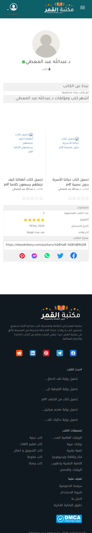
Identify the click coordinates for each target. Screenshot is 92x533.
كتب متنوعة (34, 457)
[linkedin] (33, 354)
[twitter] (60, 257)
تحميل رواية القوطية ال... (61, 389)
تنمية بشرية (74, 450)
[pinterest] (22, 257)
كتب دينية (36, 438)
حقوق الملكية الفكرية (68, 505)
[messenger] (34, 257)
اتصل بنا (76, 499)
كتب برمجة (35, 463)
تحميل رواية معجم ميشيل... (60, 409)
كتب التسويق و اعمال (28, 450)
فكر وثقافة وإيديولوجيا (67, 457)
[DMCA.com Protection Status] (69, 518)
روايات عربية (74, 444)
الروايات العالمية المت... (67, 438)
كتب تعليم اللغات (31, 444)
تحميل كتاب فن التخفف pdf (60, 399)
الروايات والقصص (71, 470)
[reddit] (19, 354)
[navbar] (82, 7)
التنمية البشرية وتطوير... (66, 463)
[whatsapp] (47, 256)
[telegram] (59, 354)
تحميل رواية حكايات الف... (61, 420)
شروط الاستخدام (71, 492)
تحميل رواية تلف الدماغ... (61, 379)
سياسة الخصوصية (70, 486)
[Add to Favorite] (53, 198)
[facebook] (73, 256)
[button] (12, 7)
